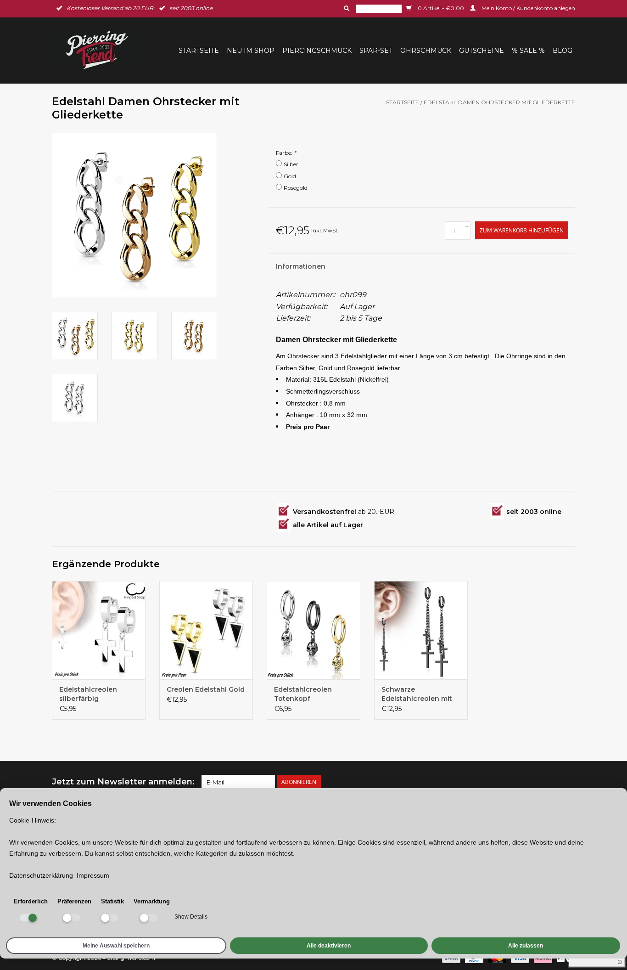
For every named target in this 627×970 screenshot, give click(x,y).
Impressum (93, 875)
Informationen (300, 266)
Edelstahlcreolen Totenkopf (303, 694)
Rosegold (296, 187)
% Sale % (528, 50)
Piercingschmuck (317, 50)
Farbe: (286, 152)
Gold (290, 176)
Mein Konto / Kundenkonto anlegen (527, 8)
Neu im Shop (250, 50)
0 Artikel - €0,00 (440, 8)
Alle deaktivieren (329, 945)
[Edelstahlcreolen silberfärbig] (99, 630)
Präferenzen (74, 901)
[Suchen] (345, 8)
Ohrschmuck (425, 50)
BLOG (562, 50)
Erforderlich (31, 901)
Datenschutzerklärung (41, 875)
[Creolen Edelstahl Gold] (206, 630)
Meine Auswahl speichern (116, 945)
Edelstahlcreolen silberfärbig (88, 694)
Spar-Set (375, 50)
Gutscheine (481, 50)
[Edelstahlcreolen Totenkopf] (313, 630)
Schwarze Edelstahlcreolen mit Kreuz (416, 694)
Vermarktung (152, 901)
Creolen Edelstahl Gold (206, 689)
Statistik (112, 901)
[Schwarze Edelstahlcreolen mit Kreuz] (421, 630)
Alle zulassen (525, 945)
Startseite (199, 50)
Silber (291, 164)
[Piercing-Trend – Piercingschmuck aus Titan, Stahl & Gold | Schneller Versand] (103, 50)
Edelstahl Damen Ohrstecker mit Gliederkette (499, 102)
